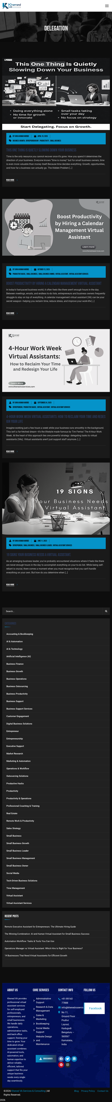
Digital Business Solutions (19, 723)
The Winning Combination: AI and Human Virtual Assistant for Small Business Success (47, 934)
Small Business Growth (17, 843)
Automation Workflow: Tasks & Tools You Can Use (29, 941)
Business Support (14, 701)
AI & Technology (14, 649)
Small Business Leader (44, 545)
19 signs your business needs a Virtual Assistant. (38, 554)
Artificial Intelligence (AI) (18, 656)
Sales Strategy (13, 828)
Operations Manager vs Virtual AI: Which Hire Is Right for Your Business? (44, 948)
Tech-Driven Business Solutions (21, 880)
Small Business (55, 140)
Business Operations (16, 679)
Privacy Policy (88, 1091)
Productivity (44, 140)
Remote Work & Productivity (20, 821)
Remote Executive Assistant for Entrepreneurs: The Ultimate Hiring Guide (40, 926)
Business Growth (19, 140)
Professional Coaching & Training (23, 806)
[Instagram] (68, 1065)
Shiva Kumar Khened (22, 136)
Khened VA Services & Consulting (28, 1091)
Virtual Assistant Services (78, 274)
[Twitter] (68, 1059)
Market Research (14, 753)
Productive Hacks (19, 274)
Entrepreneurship (32, 140)
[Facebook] (61, 1059)
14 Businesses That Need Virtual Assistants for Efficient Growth (36, 955)
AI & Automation (14, 641)
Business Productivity (17, 694)
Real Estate (11, 813)
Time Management (15, 888)
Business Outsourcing (17, 686)
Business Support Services (19, 708)
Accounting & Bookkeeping (19, 634)
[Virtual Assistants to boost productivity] (11, 6)
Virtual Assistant (61, 274)
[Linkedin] (74, 1059)
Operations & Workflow (17, 768)
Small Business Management (20, 858)
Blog (76, 1091)
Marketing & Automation (18, 761)
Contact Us (102, 1091)
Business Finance (14, 664)
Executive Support (15, 746)
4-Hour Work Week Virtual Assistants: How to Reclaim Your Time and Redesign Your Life (55, 419)
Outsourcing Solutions (17, 776)
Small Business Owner (46, 274)
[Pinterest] (61, 1065)
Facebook (95, 1008)
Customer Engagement (17, 716)
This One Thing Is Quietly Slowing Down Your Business (41, 150)
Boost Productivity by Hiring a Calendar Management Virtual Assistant (54, 283)
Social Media (12, 873)
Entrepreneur (17, 407)
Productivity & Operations (18, 798)
